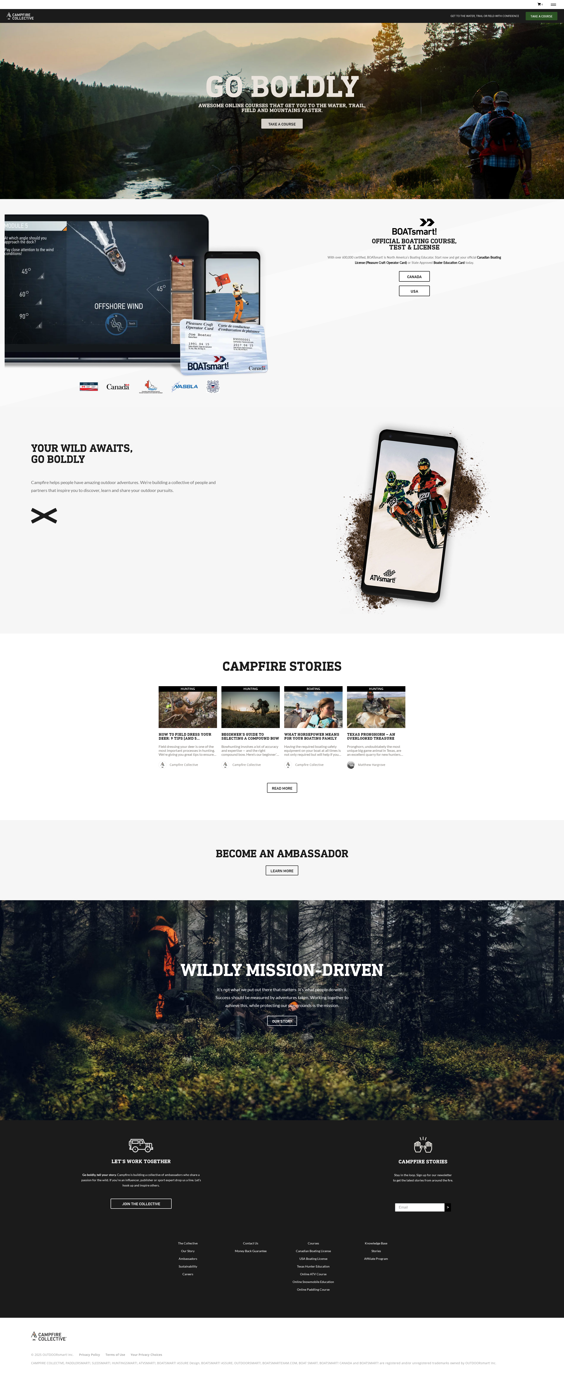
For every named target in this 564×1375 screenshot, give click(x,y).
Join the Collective (141, 1203)
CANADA (414, 276)
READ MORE (282, 788)
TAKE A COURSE (542, 16)
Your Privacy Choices (146, 1355)
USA (414, 291)
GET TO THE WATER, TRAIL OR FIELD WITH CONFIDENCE (485, 16)
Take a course (282, 124)
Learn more (282, 871)
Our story (282, 1021)
